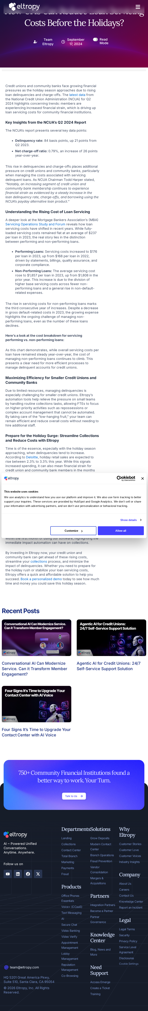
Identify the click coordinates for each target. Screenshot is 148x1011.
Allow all (120, 530)
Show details (128, 520)
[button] (138, 7)
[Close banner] (142, 478)
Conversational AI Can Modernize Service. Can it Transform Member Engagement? (34, 668)
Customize (71, 530)
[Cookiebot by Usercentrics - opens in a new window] (119, 478)
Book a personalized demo (41, 579)
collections (39, 561)
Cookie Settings (129, 963)
